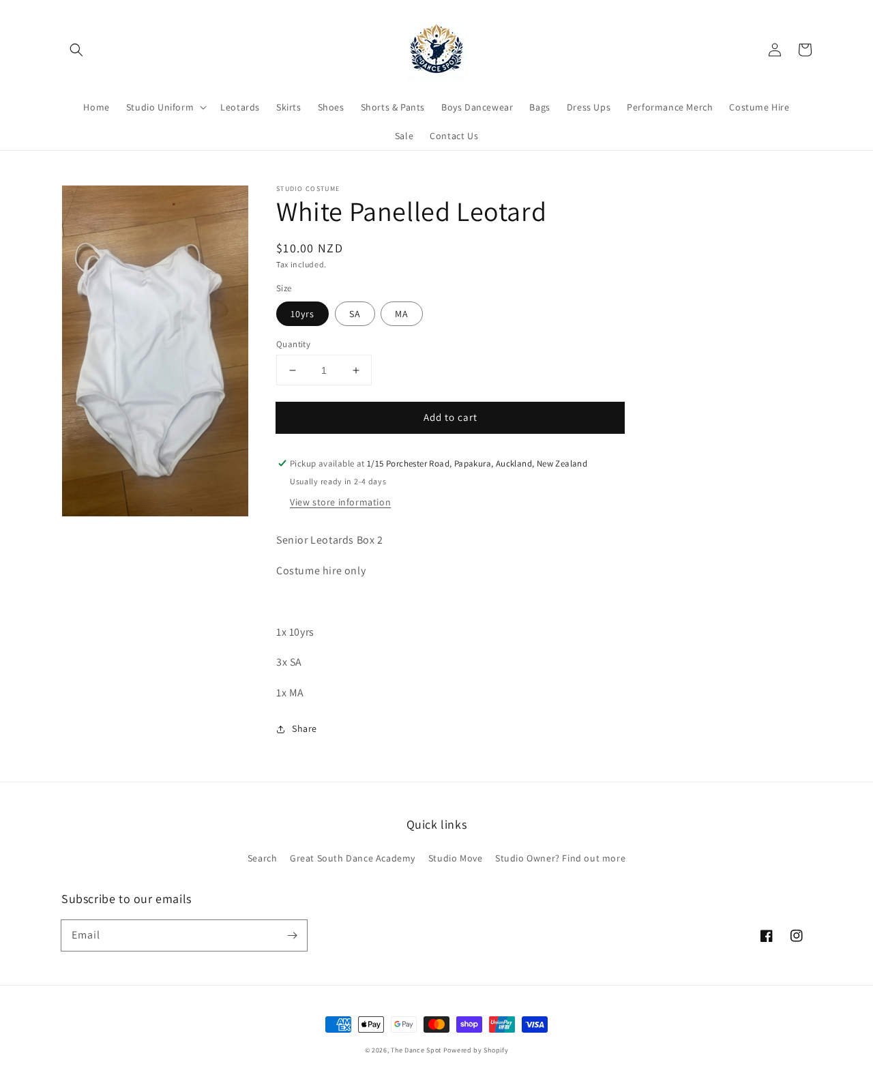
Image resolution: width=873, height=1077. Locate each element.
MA (402, 314)
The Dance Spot (416, 1050)
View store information (340, 502)
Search (263, 858)
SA (355, 314)
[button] (76, 50)
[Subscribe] (292, 935)
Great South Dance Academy (352, 858)
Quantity (293, 344)
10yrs (302, 314)
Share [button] (304, 728)
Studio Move (455, 858)
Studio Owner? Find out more (560, 858)
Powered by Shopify (476, 1050)
